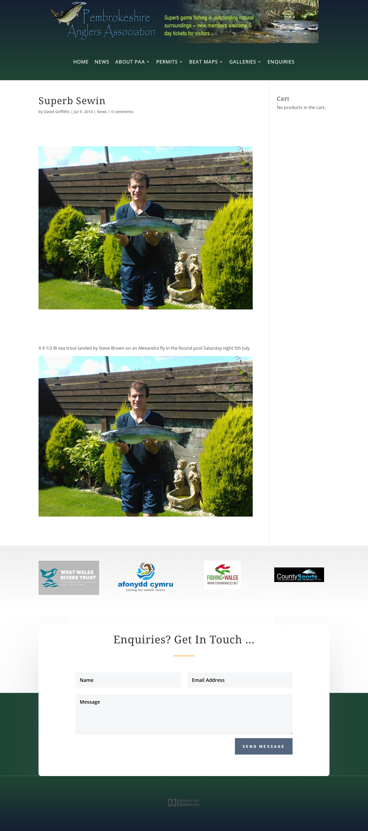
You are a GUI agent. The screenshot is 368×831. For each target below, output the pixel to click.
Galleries (242, 62)
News (102, 62)
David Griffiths (57, 111)
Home (81, 62)
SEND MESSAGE (263, 746)
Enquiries (281, 62)
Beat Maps (203, 62)
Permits (167, 62)
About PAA (130, 62)
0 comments (122, 111)
